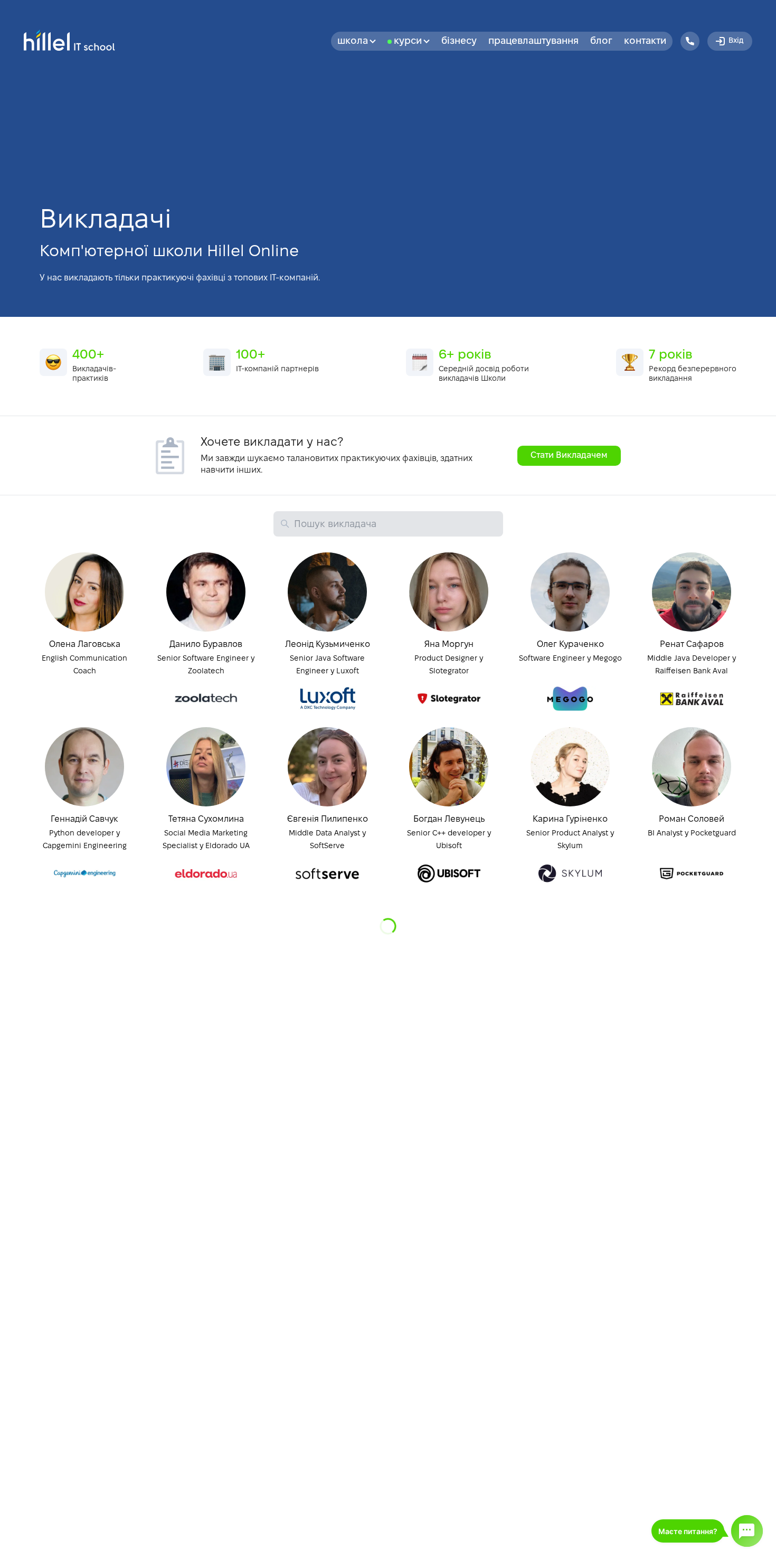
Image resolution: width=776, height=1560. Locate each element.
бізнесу (459, 41)
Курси (408, 41)
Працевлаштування (533, 41)
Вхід (735, 40)
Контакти (645, 41)
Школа (352, 41)
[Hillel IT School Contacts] (689, 41)
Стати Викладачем (569, 455)
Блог (601, 41)
